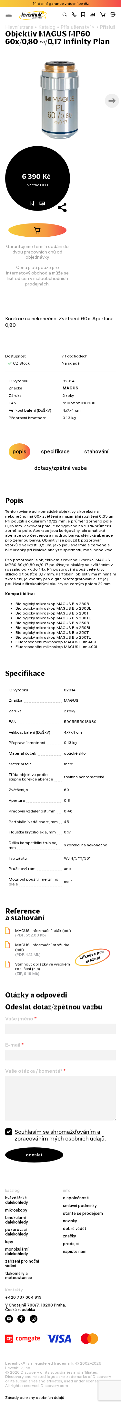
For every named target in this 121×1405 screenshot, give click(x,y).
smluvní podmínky (80, 1206)
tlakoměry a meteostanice (18, 1275)
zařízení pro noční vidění (22, 1263)
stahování (96, 451)
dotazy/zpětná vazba (60, 468)
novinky (70, 1221)
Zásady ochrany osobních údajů (34, 1397)
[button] (74, 15)
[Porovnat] (92, 15)
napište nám (74, 1251)
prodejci (71, 1244)
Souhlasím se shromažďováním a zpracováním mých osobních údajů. (60, 1135)
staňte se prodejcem (83, 1213)
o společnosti (76, 1198)
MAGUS (70, 388)
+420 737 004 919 (23, 1297)
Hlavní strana (19, 27)
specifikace (55, 451)
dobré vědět (74, 1228)
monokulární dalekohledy (16, 1251)
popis (19, 451)
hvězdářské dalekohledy (16, 1200)
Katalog (46, 27)
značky (69, 1236)
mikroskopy (16, 1210)
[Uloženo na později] (83, 15)
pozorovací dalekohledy (16, 1231)
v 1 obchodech (74, 356)
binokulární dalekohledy (16, 1219)
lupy (9, 1242)
